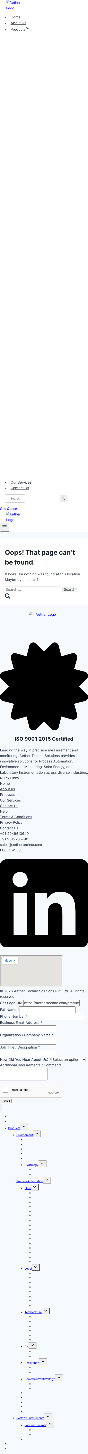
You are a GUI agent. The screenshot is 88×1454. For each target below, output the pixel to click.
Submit (6, 1101)
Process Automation (29, 1181)
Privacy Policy (11, 822)
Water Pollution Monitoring (50, 1174)
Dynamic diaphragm (46, 1220)
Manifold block (42, 1261)
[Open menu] (4, 527)
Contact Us (20, 488)
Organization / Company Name (26, 1035)
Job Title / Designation (20, 1047)
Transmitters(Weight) (38, 1411)
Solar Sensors (34, 1158)
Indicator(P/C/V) (43, 1388)
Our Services (10, 800)
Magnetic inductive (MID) (50, 1252)
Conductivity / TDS (37, 1397)
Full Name (9, 1010)
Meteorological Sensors (40, 1149)
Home (5, 783)
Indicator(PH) (42, 1356)
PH (26, 1346)
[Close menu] (1, 1107)
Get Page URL (11, 1003)
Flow (28, 1188)
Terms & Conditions (16, 817)
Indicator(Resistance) (47, 1372)
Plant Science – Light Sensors (44, 1439)
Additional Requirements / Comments (31, 1065)
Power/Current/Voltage (40, 1379)
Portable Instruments (30, 1418)
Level (28, 1268)
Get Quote (8, 509)
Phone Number (14, 1016)
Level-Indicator (43, 1305)
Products (7, 795)
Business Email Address (21, 1023)
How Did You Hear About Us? (26, 1060)
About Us (14, 1121)
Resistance (32, 1362)
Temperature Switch (46, 1339)
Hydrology (31, 1165)
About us (7, 789)
